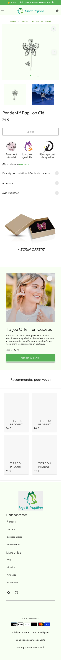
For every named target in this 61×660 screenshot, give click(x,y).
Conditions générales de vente (30, 640)
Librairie (11, 567)
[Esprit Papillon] (30, 10)
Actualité (11, 575)
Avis (9, 559)
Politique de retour (21, 632)
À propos (11, 521)
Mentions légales (41, 632)
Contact (11, 529)
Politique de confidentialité (30, 647)
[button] (30, 76)
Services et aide (14, 537)
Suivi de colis (13, 544)
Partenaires (12, 582)
